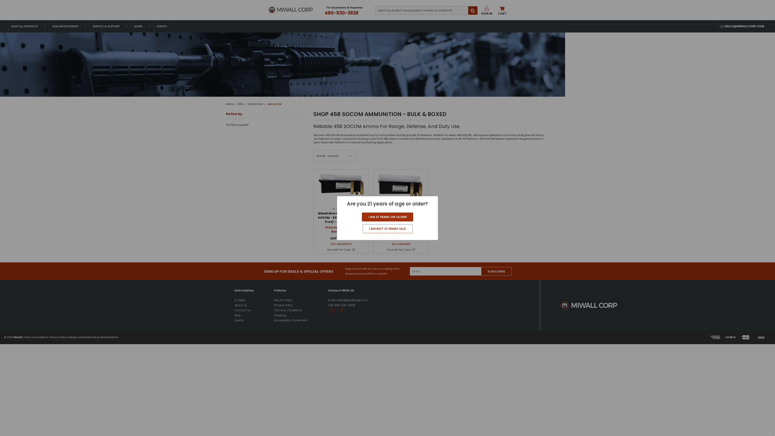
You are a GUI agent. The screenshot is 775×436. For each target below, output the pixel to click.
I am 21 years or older (388, 217)
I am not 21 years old (387, 229)
